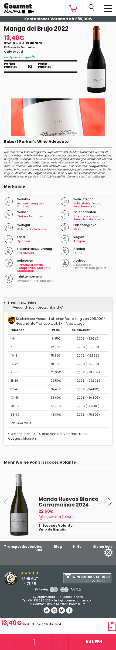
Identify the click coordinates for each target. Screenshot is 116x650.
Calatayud (13, 51)
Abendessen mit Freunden (85, 217)
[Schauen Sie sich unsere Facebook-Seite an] (69, 612)
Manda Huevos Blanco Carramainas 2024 (68, 501)
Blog (58, 546)
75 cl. (77, 229)
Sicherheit (102, 546)
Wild (76, 203)
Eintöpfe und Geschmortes (87, 204)
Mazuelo (43, 268)
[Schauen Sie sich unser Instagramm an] (55, 612)
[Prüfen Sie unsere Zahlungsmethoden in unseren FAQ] (58, 589)
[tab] (58, 305)
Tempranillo (26, 268)
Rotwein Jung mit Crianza (30, 204)
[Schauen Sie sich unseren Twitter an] (62, 612)
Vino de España (53, 529)
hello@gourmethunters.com (74, 600)
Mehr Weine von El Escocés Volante (40, 462)
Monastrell (25, 271)
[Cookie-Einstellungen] (101, 552)
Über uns (38, 548)
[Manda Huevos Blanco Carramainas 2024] (19, 505)
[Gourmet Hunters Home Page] (17, 7)
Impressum (77, 604)
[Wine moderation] (87, 578)
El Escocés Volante (19, 47)
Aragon (79, 241)
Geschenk (96, 219)
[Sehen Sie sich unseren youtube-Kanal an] (47, 612)
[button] (38, 307)
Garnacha (25, 265)
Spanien (23, 241)
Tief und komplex (30, 216)
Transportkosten (20, 546)
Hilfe (77, 546)
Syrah (38, 265)
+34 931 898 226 (39, 600)
